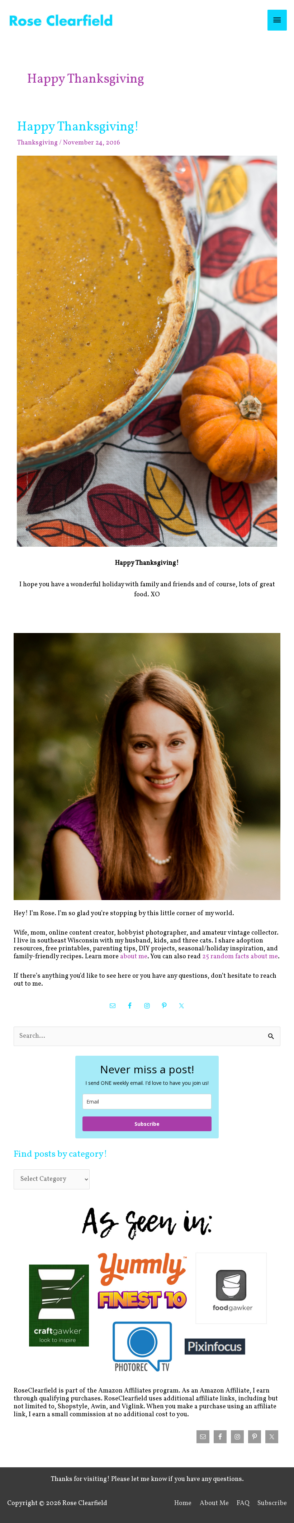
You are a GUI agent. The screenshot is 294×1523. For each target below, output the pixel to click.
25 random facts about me (240, 956)
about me (133, 956)
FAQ (243, 1503)
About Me (214, 1503)
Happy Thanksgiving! (78, 127)
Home (182, 1503)
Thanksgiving (37, 142)
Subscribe (147, 1123)
